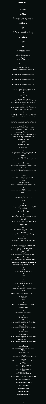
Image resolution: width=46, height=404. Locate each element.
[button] (43, 4)
